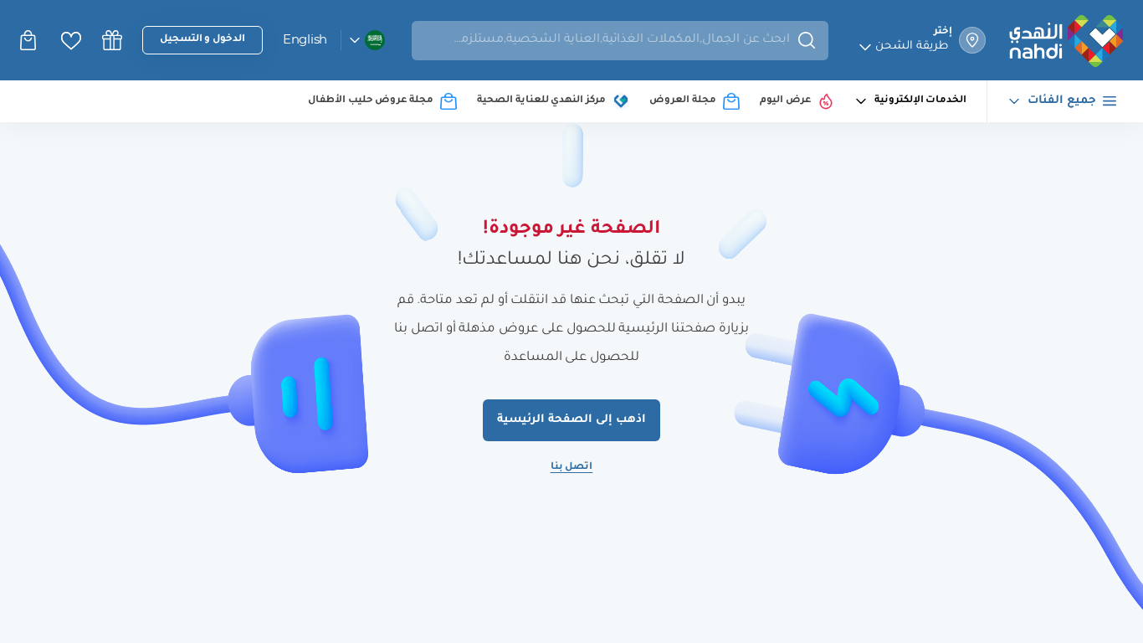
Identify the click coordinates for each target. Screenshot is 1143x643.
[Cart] (30, 40)
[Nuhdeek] (112, 40)
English (305, 39)
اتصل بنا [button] (572, 467)
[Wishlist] (71, 40)
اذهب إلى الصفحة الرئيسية (571, 420)
